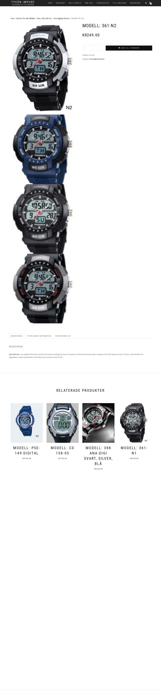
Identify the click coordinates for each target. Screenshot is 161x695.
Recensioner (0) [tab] (63, 336)
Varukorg (135, 3)
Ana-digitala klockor (62, 18)
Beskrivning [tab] (17, 336)
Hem (50, 3)
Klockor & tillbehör (23, 5)
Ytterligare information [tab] (39, 336)
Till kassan (119, 3)
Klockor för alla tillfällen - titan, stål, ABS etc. (34, 18)
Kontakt (60, 3)
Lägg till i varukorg (130, 48)
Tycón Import (23, 2)
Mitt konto (75, 3)
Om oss (89, 3)
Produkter (103, 3)
